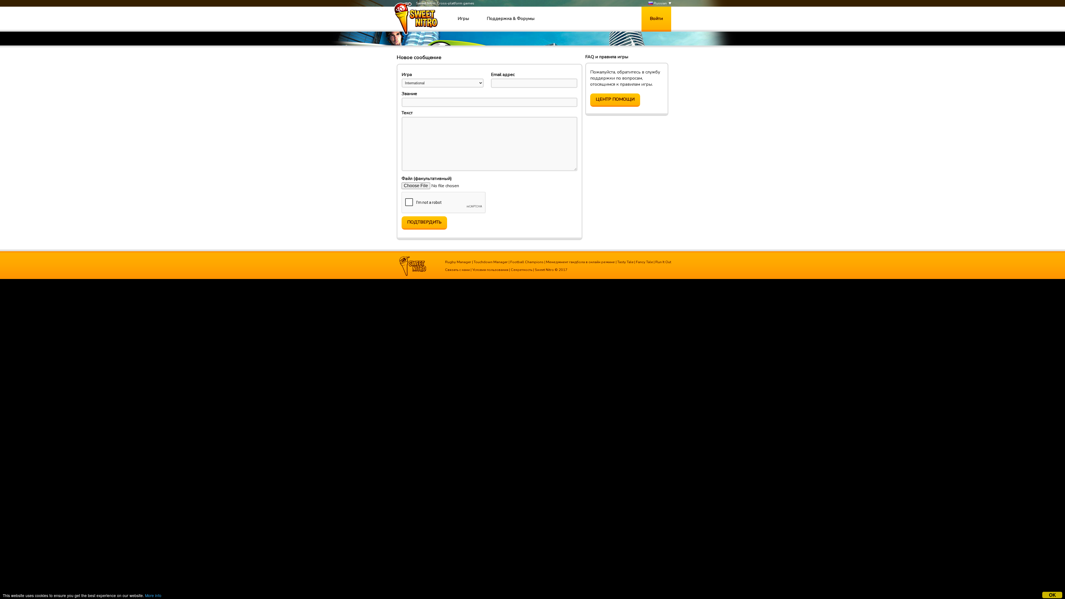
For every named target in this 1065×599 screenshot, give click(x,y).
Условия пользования (490, 269)
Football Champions (527, 262)
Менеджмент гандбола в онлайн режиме (580, 262)
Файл (427, 179)
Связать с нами (457, 269)
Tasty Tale (625, 262)
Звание (409, 94)
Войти (656, 19)
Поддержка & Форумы (510, 19)
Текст (407, 113)
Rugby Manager (458, 262)
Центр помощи (615, 99)
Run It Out (663, 262)
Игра (407, 75)
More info (153, 595)
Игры (463, 19)
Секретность (521, 269)
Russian (660, 3)
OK (1052, 595)
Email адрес (503, 75)
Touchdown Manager (491, 262)
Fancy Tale (644, 262)
